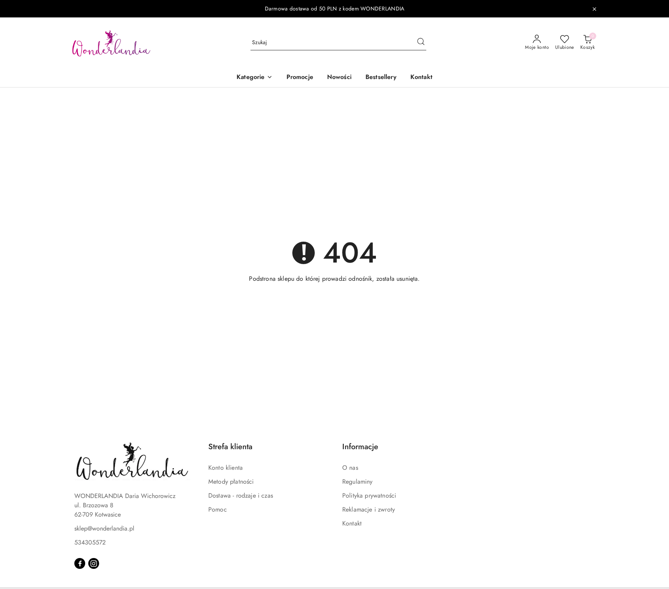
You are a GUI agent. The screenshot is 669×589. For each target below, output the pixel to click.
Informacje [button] (360, 446)
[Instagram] (93, 563)
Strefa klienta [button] (230, 446)
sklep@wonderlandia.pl (104, 528)
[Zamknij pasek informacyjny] (594, 8)
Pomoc (217, 509)
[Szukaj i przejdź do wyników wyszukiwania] (420, 42)
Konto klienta (225, 467)
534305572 (90, 542)
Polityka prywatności (369, 495)
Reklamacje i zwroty (368, 509)
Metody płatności (231, 481)
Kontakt (352, 523)
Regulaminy (357, 481)
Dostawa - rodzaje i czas (240, 495)
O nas (350, 467)
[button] (254, 78)
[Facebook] (79, 563)
